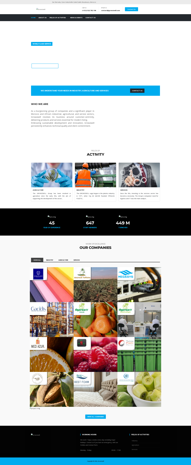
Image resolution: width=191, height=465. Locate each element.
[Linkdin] (144, 2)
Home (33, 18)
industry (49, 260)
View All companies (95, 417)
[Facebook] (136, 2)
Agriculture (135, 445)
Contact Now (116, 63)
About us (42, 18)
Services (134, 449)
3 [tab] (98, 84)
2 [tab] (95, 84)
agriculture (63, 260)
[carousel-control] (5, 56)
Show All (37, 260)
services (77, 260)
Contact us (90, 18)
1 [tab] (93, 84)
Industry (134, 441)
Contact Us (131, 9)
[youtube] (140, 2)
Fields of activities (58, 18)
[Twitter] (36, 442)
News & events (76, 18)
